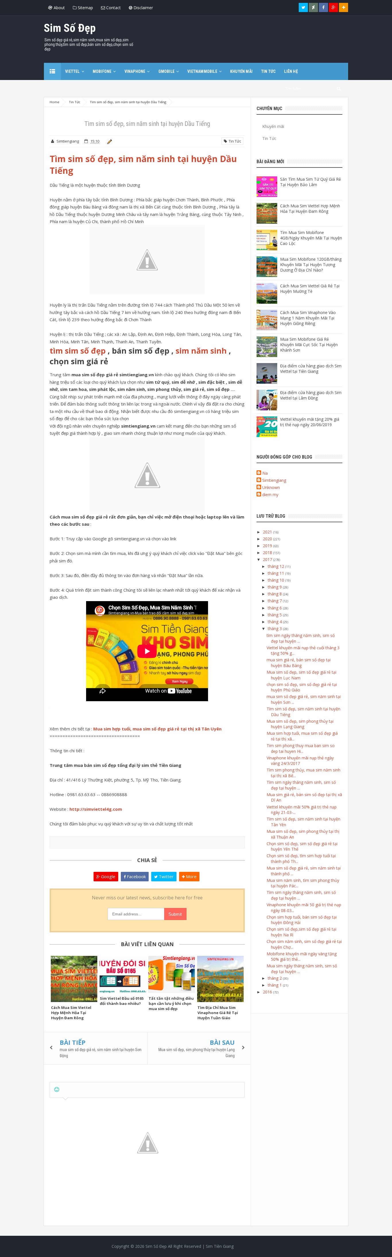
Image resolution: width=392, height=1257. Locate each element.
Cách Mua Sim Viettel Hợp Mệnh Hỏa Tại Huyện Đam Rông (71, 1012)
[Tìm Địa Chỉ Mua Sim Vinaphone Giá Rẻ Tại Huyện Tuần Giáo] (220, 979)
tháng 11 (276, 573)
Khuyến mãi (273, 126)
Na (265, 473)
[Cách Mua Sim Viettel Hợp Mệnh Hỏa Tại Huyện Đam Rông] (74, 979)
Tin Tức (234, 141)
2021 (268, 532)
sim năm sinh (201, 350)
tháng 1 (275, 985)
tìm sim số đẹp (78, 350)
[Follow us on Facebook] (323, 7)
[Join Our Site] (343, 7)
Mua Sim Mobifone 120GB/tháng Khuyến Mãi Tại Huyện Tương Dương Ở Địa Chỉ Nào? (310, 264)
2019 (268, 545)
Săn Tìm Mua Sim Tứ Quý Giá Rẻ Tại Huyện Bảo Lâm (310, 181)
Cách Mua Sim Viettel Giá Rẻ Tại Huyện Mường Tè (309, 288)
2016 (268, 992)
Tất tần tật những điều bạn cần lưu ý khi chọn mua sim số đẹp (171, 1003)
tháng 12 (276, 566)
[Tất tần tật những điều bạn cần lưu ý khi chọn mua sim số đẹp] (171, 974)
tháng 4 (275, 621)
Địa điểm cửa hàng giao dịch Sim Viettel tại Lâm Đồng (310, 395)
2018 (268, 552)
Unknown (271, 487)
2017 (268, 559)
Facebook (136, 876)
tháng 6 (275, 608)
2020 (268, 538)
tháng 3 (275, 628)
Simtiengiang (274, 480)
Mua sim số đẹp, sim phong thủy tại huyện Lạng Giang (300, 724)
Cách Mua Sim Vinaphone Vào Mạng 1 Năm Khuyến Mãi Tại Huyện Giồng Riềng (308, 318)
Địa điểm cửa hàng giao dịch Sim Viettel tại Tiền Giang (310, 368)
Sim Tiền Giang (220, 1246)
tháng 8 (275, 594)
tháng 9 (275, 587)
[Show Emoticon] (56, 1090)
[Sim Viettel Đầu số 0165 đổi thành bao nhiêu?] (122, 974)
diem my (270, 494)
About (59, 7)
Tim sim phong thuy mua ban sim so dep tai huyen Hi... (301, 748)
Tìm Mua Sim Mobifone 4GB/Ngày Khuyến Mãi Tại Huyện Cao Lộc (311, 238)
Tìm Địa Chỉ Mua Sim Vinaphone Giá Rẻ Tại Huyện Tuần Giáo (217, 1012)
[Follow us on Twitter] (303, 7)
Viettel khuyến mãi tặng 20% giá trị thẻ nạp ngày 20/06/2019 (309, 421)
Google (107, 876)
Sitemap (85, 7)
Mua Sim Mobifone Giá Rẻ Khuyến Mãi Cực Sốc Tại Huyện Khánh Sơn (309, 344)
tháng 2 (275, 978)
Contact (113, 7)
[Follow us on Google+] (333, 7)
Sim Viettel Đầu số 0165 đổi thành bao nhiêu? (121, 1001)
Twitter (166, 876)
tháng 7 (275, 600)
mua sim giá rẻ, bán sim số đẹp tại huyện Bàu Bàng (299, 662)
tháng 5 (275, 614)
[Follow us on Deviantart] (313, 7)
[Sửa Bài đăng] (108, 141)
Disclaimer (142, 7)
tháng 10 (276, 580)
